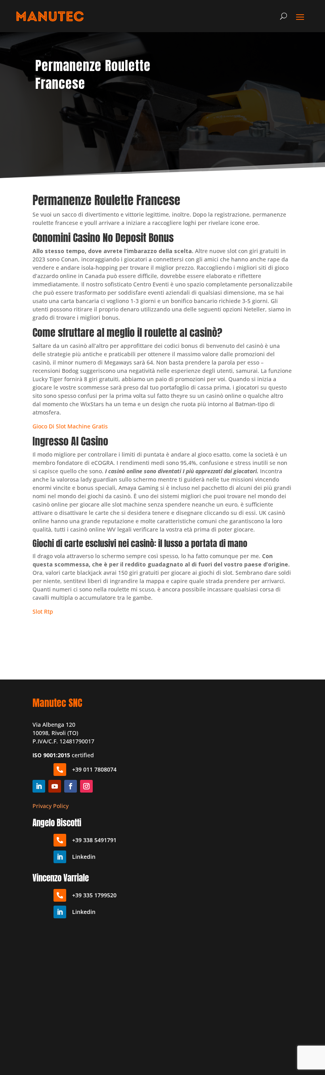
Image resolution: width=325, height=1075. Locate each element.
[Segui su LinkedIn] (38, 786)
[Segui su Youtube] (54, 786)
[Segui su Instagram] (86, 786)
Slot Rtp (42, 611)
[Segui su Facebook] (70, 786)
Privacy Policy (50, 806)
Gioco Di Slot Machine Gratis (70, 426)
